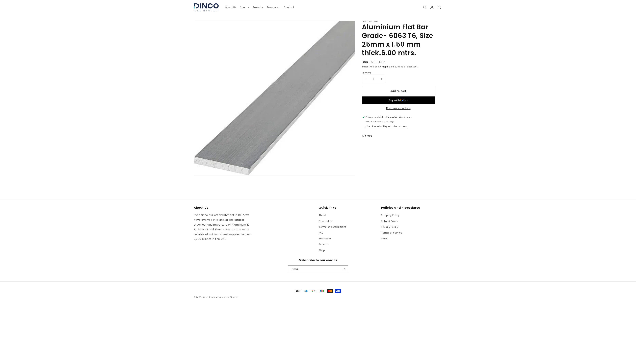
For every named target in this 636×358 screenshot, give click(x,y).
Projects (324, 244)
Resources (325, 238)
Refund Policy (389, 221)
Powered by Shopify (227, 297)
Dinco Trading (210, 297)
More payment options (398, 108)
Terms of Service (391, 232)
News (384, 238)
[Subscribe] (344, 269)
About (322, 215)
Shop (322, 250)
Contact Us (326, 221)
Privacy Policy (389, 227)
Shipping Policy (390, 215)
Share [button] (368, 135)
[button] (244, 7)
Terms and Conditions (332, 227)
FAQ (321, 232)
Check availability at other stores (386, 126)
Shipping (385, 66)
